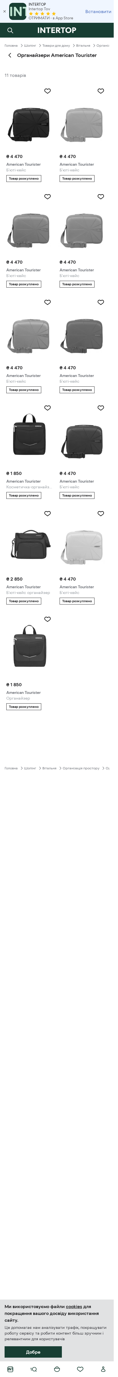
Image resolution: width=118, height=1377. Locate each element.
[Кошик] (57, 1369)
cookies (74, 1306)
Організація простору (81, 768)
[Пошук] (10, 30)
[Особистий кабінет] (103, 1369)
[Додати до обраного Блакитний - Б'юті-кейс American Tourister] (47, 196)
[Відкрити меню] (33, 1369)
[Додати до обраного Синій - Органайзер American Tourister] (47, 619)
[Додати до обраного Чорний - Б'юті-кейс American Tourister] (47, 91)
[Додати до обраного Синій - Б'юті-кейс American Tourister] (101, 408)
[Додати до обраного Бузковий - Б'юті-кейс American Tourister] (101, 91)
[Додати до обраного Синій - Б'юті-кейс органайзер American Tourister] (47, 513)
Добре (33, 1352)
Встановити (98, 11)
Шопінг (30, 45)
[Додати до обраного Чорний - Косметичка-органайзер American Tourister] (47, 408)
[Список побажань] (80, 1369)
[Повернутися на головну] (57, 30)
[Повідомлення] (103, 30)
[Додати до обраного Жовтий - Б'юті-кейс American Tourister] (101, 513)
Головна (11, 45)
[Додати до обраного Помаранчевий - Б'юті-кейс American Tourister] (101, 196)
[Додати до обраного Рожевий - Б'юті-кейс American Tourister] (47, 302)
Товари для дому (56, 45)
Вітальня (83, 45)
